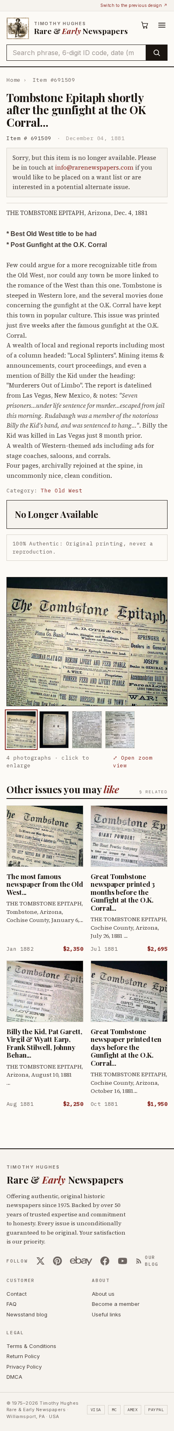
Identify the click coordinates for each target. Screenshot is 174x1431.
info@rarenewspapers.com (94, 167)
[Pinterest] (57, 1260)
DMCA (14, 1377)
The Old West (61, 490)
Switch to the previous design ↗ (134, 5)
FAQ (11, 1304)
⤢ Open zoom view (132, 761)
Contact (16, 1293)
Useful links (106, 1314)
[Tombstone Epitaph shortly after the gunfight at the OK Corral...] (21, 729)
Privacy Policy (24, 1366)
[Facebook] (104, 1260)
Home (13, 80)
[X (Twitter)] (40, 1260)
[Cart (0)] (145, 25)
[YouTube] (122, 1260)
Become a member (116, 1304)
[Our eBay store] (81, 1260)
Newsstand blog (26, 1314)
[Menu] (162, 25)
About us (103, 1293)
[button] (87, 641)
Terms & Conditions (31, 1346)
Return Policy (23, 1356)
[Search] (156, 52)
